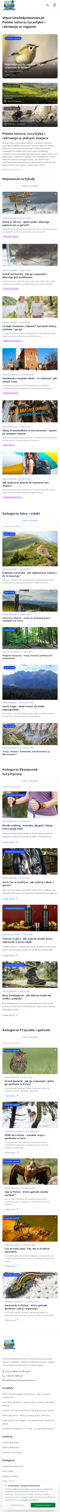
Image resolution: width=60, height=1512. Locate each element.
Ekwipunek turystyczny (12, 341)
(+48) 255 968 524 (14, 1376)
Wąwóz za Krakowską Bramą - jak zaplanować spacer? (28, 1410)
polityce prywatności (30, 1500)
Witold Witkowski (9, 218)
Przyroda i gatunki (13, 38)
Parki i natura (8, 445)
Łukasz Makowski (9, 270)
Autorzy (7, 1436)
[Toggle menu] (55, 5)
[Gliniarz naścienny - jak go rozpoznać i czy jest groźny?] (30, 116)
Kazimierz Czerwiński (11, 375)
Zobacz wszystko (30, 186)
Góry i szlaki (9, 534)
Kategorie (8, 1460)
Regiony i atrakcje (12, 86)
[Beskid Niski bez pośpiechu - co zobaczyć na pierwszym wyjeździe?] (30, 93)
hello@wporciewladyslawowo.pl (21, 1380)
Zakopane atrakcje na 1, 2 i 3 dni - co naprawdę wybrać (28, 1428)
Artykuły (7, 1388)
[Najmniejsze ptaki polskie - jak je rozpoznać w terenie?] (30, 56)
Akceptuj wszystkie (43, 1505)
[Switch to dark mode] (47, 4)
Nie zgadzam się (17, 1505)
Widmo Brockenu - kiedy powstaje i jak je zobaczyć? (26, 1415)
